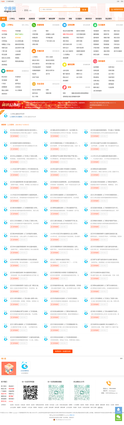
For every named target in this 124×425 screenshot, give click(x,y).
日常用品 (4, 41)
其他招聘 (65, 58)
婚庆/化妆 (117, 31)
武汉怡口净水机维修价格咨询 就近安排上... (24, 130)
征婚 (47, 90)
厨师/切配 (79, 41)
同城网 (87, 405)
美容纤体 (106, 34)
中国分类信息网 (63, 405)
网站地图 (11, 388)
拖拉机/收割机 (50, 60)
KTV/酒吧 (79, 54)
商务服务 (101, 61)
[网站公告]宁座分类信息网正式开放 (99, 102)
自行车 (48, 74)
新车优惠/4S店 (50, 63)
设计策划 (96, 84)
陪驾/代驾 (106, 31)
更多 (91, 107)
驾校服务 (96, 31)
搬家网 (117, 405)
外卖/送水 (117, 44)
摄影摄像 (96, 34)
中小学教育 (18, 90)
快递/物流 (111, 77)
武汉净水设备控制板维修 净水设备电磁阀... (24, 246)
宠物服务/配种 (76, 96)
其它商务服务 (97, 90)
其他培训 (4, 93)
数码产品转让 (19, 34)
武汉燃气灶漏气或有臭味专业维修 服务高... (104, 259)
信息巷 (12, 405)
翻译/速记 (96, 87)
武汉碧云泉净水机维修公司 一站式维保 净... (64, 130)
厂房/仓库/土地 (50, 41)
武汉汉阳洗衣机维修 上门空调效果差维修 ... (64, 337)
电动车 (34, 74)
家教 (16, 80)
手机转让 (4, 31)
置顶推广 (11, 396)
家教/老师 (79, 70)
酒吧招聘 (57, 407)
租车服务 (106, 47)
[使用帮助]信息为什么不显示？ (34, 105)
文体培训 (18, 87)
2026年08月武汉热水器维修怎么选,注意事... (64, 233)
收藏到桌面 (11, 1)
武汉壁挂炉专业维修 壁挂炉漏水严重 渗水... (64, 156)
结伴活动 (35, 93)
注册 (118, 1)
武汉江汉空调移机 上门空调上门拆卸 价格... (105, 298)
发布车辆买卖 (55, 51)
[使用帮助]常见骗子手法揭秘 (66, 107)
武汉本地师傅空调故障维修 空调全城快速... (24, 259)
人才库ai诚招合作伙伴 (17, 114)
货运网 (79, 407)
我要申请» (100, 407)
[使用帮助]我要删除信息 (64, 105)
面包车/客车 (35, 60)
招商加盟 (96, 70)
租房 (47, 31)
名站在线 (17, 405)
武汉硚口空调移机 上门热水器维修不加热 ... (105, 311)
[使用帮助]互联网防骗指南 (33, 107)
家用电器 (18, 37)
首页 (3, 19)
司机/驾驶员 (80, 37)
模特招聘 (62, 407)
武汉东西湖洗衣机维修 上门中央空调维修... (64, 298)
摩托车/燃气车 (50, 70)
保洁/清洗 (117, 37)
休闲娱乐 (96, 51)
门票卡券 (4, 51)
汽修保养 (48, 67)
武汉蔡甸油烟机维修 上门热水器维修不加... (64, 208)
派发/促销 (66, 70)
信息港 (32, 405)
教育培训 (9, 71)
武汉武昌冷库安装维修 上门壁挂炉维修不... (104, 182)
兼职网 (97, 405)
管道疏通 (106, 44)
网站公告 (3, 388)
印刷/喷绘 (111, 80)
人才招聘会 (66, 54)
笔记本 (4, 37)
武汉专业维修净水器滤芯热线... (101, 272)
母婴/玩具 (4, 47)
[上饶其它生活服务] (16, 116)
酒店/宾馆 (106, 51)
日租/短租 (35, 34)
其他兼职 (65, 80)
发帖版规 (3, 398)
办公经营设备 (19, 41)
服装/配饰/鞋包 (19, 44)
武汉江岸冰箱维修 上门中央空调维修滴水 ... (105, 195)
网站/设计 (66, 77)
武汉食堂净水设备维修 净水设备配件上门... (104, 324)
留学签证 (18, 83)
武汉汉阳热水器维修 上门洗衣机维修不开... (64, 195)
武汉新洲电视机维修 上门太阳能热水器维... (24, 233)
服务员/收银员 (80, 31)
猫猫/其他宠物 (76, 93)
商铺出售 (35, 37)
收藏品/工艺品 (6, 44)
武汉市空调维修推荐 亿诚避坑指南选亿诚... (104, 233)
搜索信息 (3, 396)
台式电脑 (4, 34)
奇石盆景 (4, 54)
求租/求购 (35, 44)
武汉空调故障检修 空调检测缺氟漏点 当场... (64, 246)
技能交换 (48, 93)
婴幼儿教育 (5, 90)
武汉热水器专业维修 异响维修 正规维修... (63, 169)
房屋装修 (116, 34)
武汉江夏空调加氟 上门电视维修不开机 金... (64, 221)
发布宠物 (87, 87)
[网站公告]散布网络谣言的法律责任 (35, 102)
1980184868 (112, 388)
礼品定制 (111, 87)
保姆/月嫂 (106, 37)
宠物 (69, 87)
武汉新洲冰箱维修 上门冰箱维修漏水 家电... (24, 208)
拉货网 (112, 405)
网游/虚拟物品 (19, 61)
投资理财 (96, 67)
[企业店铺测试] (24, 365)
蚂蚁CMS (72, 415)
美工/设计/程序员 (68, 51)
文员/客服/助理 (80, 34)
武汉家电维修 (14, 136)
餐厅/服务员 (66, 74)
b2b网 (56, 405)
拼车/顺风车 (35, 63)
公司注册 (96, 74)
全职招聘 (71, 25)
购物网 (35, 407)
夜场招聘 (51, 407)
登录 (122, 1)
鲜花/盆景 (96, 54)
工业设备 (18, 51)
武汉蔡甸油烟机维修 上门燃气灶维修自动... (104, 285)
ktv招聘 (46, 407)
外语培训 (18, 77)
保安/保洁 (66, 41)
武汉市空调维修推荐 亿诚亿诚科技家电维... (104, 246)
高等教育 (4, 87)
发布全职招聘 (86, 25)
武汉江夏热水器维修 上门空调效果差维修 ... (24, 324)
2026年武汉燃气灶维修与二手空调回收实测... (24, 169)
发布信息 (92, 405)
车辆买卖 (40, 51)
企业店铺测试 (25, 370)
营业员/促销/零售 (68, 31)
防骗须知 (11, 391)
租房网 (82, 405)
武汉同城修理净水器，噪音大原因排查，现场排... (66, 285)
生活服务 (101, 25)
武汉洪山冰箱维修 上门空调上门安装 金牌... (24, 156)
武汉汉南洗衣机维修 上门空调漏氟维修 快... (64, 324)
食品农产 (4, 61)
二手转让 (9, 25)
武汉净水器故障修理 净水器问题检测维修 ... (24, 182)
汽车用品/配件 (36, 67)
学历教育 (4, 80)
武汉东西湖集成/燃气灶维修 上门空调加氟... (24, 311)
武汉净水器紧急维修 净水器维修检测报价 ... (24, 272)
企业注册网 (13, 407)
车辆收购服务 (36, 70)
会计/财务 (79, 77)
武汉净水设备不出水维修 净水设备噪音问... (104, 143)
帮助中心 (11, 393)
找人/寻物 (35, 96)
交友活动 (40, 84)
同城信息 (40, 407)
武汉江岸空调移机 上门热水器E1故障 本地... (24, 298)
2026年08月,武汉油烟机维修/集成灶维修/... (104, 156)
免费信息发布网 (40, 405)
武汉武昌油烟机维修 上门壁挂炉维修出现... (64, 311)
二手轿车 (35, 57)
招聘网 (70, 405)
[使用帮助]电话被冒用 (96, 105)
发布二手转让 (25, 25)
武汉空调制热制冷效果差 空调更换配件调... (64, 272)
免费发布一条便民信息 (63, 351)
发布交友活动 (55, 84)
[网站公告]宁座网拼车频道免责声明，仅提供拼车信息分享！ (74, 102)
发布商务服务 (119, 61)
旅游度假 (116, 47)
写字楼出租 (49, 37)
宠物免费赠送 (84, 93)
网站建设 (96, 77)
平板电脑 (18, 31)
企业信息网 (69, 407)
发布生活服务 (119, 25)
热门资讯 (3, 386)
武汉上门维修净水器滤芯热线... (60, 259)
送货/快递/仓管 (67, 44)
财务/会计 (66, 47)
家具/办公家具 (6, 58)
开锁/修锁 (96, 47)
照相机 (17, 58)
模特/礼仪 (79, 74)
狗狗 (64, 93)
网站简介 (11, 386)
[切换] (30, 10)
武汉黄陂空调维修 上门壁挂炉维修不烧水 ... (105, 221)
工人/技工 (79, 44)
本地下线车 (35, 77)
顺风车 (107, 405)
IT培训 (4, 83)
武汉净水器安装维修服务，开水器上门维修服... (106, 130)
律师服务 (111, 84)
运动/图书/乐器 (19, 47)
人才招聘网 (76, 405)
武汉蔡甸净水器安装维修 (99, 169)
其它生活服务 (118, 51)
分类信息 (23, 405)
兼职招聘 (71, 65)
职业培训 (4, 77)
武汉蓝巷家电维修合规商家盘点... (21, 143)
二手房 (34, 31)
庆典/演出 (96, 80)
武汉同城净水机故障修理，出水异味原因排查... (65, 182)
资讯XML (4, 401)
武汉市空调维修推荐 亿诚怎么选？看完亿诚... (24, 285)
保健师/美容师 (80, 51)
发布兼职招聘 (86, 64)
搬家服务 (96, 41)
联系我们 (11, 398)
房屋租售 (40, 25)
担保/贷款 (111, 70)
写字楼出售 (35, 41)
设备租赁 (18, 54)
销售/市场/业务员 (68, 34)
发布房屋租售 (55, 25)
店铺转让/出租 (50, 34)
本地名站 (106, 54)
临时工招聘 (93, 407)
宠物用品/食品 (67, 96)
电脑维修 (116, 41)
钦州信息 (52, 405)
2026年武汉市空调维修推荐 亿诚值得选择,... (24, 195)
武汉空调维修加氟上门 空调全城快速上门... (64, 143)
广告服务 (3, 391)
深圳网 (46, 405)
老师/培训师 (80, 47)
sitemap (11, 401)
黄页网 (28, 405)
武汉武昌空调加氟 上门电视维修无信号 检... (105, 208)
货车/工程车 (49, 57)
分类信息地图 (85, 407)
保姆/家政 (66, 37)
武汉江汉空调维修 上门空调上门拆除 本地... (24, 221)
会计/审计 (111, 74)
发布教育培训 (25, 71)
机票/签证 (111, 67)
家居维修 (96, 44)
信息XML (4, 393)
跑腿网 (19, 407)
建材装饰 (96, 37)
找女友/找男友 (36, 90)
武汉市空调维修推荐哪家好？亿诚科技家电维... (25, 337)
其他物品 (4, 64)
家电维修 (106, 41)
